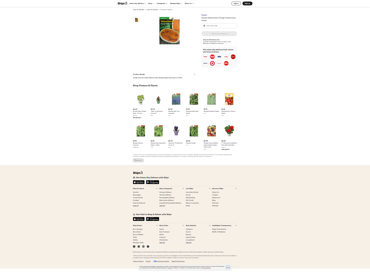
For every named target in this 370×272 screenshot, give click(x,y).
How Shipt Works (192, 192)
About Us (215, 192)
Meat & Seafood (139, 203)
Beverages (137, 195)
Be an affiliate (138, 234)
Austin (161, 229)
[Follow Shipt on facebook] (134, 246)
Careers (215, 195)
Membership (190, 197)
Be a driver (137, 232)
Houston (162, 237)
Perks (135, 237)
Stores (188, 195)
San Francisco (164, 232)
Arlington (189, 229)
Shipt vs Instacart (192, 203)
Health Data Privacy (178, 261)
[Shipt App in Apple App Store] (139, 182)
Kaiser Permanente (219, 229)
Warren (188, 234)
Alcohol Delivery (165, 195)
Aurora (188, 232)
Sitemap (215, 205)
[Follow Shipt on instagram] (139, 246)
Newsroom (216, 197)
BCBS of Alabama (218, 232)
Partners (215, 203)
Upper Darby (190, 237)
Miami (161, 234)
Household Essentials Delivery (170, 203)
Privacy (148, 261)
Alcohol (136, 192)
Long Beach (190, 240)
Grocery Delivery (165, 192)
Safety (135, 240)
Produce (136, 200)
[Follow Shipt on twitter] (148, 246)
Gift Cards (189, 200)
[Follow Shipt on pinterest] (143, 246)
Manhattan (163, 240)
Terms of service (138, 261)
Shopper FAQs (138, 242)
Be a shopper (138, 229)
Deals (188, 205)
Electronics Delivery (166, 200)
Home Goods (138, 197)
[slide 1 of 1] (137, 20)
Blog (213, 200)
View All (135, 205)
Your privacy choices (162, 261)
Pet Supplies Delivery (167, 197)
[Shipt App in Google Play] (152, 182)
